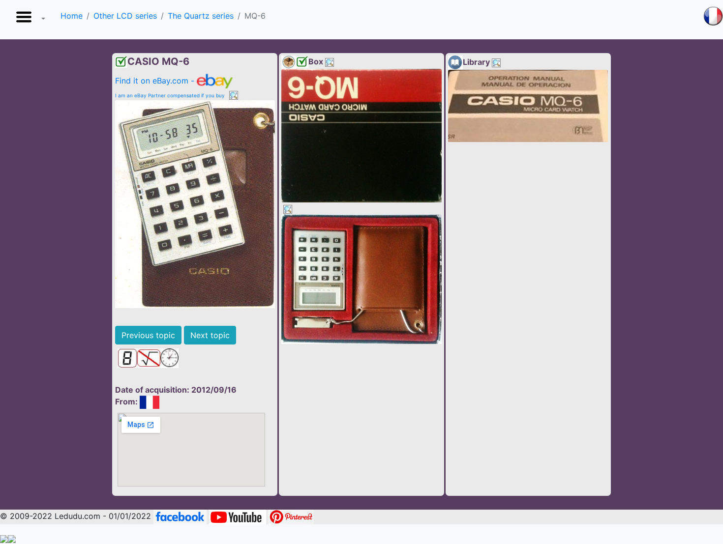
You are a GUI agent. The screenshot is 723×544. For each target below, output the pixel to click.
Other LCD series (125, 16)
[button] (28, 19)
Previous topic (148, 335)
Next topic (210, 335)
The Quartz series (201, 16)
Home (71, 16)
